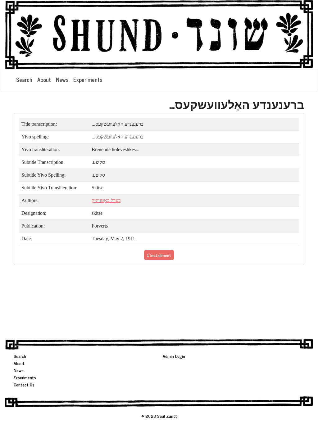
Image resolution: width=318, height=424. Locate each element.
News (62, 79)
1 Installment (159, 255)
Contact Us (24, 384)
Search (24, 79)
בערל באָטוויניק (106, 200)
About (44, 79)
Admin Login (174, 355)
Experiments (87, 79)
